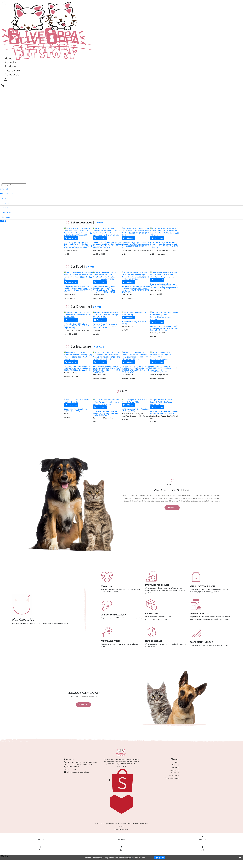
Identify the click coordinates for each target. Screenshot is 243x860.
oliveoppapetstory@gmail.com (78, 772)
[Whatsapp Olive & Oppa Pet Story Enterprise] (5, 221)
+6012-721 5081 (72, 767)
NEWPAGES (125, 829)
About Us (11, 62)
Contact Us (12, 74)
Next (177, 243)
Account (4, 189)
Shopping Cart (7, 193)
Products (10, 66)
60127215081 (70, 769)
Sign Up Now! (159, 858)
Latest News (13, 70)
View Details (154, 294)
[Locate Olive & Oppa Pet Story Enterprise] (3, 221)
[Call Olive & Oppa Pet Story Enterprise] (1, 221)
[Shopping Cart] (2, 86)
